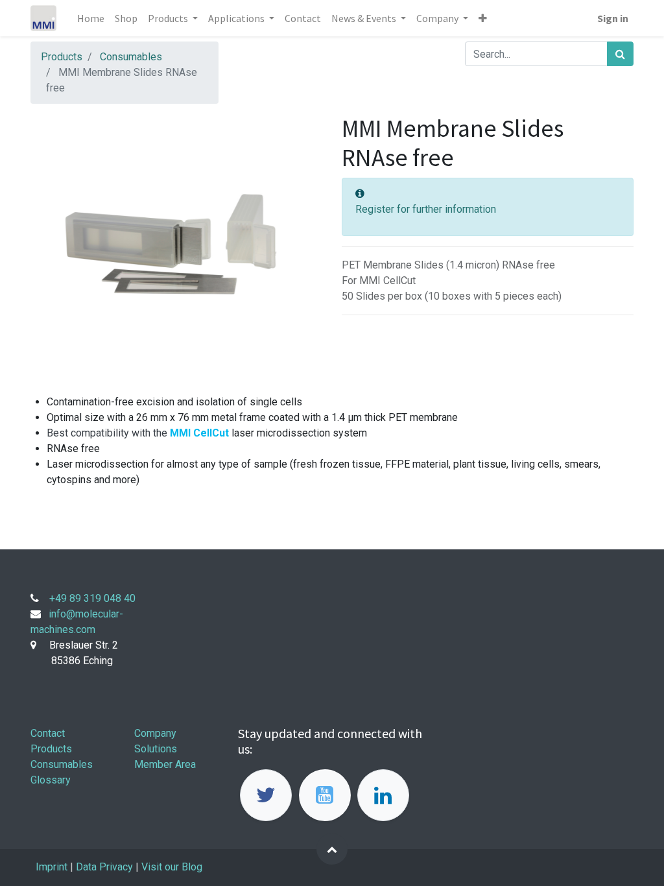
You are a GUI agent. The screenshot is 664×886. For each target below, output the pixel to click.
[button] (482, 18)
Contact (47, 733)
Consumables (131, 57)
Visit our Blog (173, 867)
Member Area (165, 764)
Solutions (155, 749)
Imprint (51, 867)
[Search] (620, 54)
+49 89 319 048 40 (92, 598)
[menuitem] (91, 18)
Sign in (612, 18)
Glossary (50, 780)
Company (155, 733)
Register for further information (425, 209)
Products (61, 57)
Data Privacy (104, 867)
